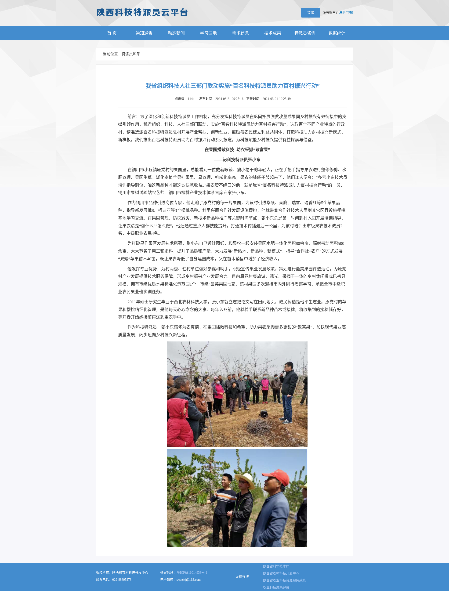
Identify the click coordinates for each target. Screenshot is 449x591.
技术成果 (272, 33)
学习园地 (208, 33)
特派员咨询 (304, 33)
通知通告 (144, 33)
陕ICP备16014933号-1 (192, 572)
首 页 (112, 33)
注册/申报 (346, 12)
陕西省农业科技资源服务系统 (284, 580)
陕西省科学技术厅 (276, 566)
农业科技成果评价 (276, 587)
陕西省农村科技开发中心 (281, 573)
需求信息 (240, 33)
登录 (311, 13)
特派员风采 (131, 54)
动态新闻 (176, 33)
